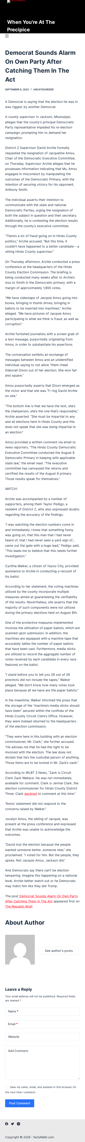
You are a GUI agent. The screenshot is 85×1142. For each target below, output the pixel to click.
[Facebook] (6, 1123)
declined (30, 794)
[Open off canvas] (7, 36)
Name (13, 1011)
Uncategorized (43, 89)
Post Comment (19, 1103)
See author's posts (59, 951)
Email (13, 1024)
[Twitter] (12, 1123)
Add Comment (18, 1051)
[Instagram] (18, 1123)
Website (13, 1037)
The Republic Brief (18, 906)
